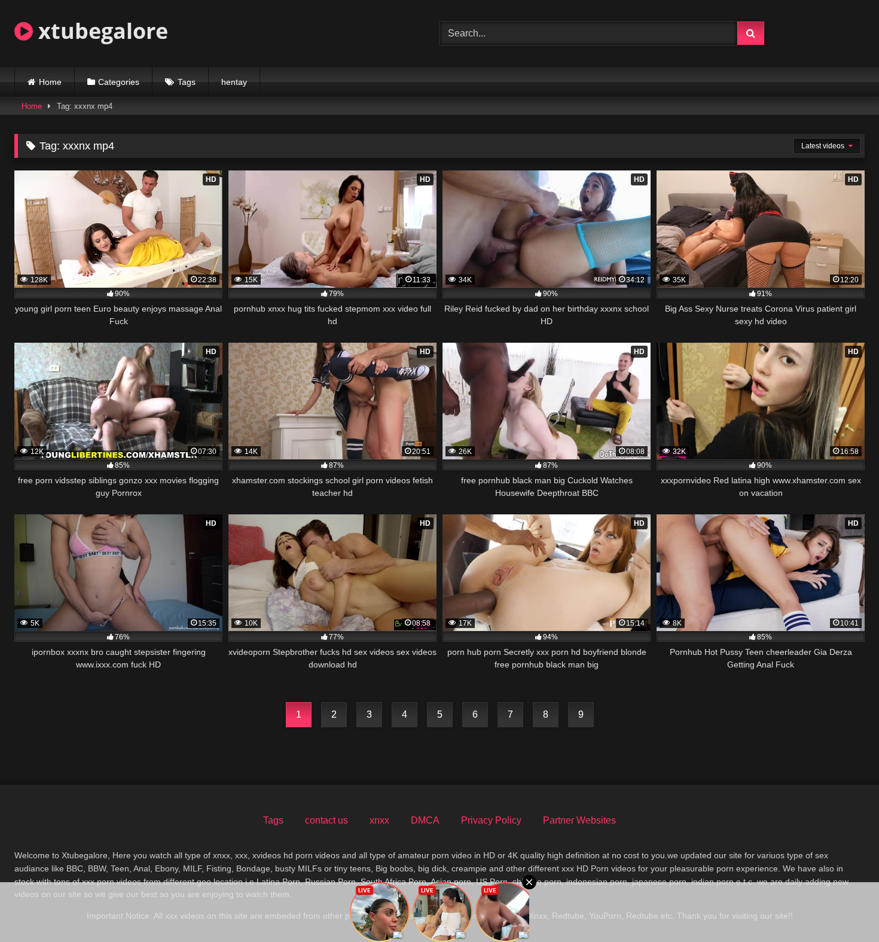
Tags (187, 82)
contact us (326, 820)
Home (50, 82)
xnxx (379, 820)
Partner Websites (579, 820)
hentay (234, 82)
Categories (118, 82)
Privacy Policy (491, 820)
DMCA (425, 820)
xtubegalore (100, 30)
